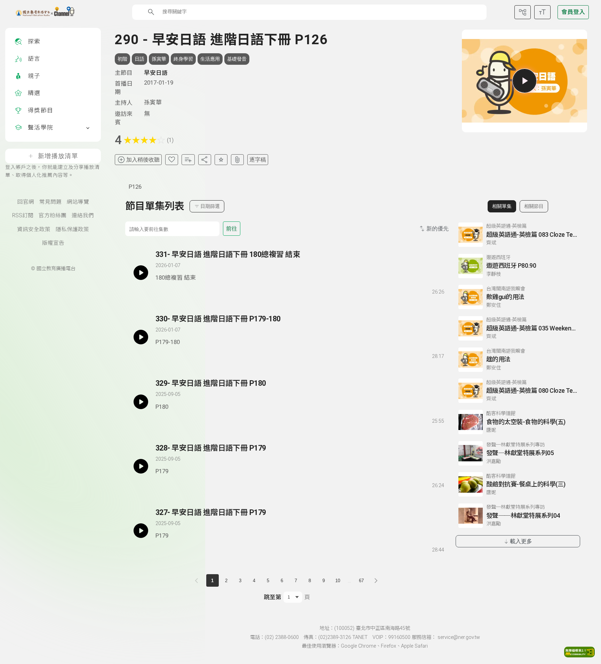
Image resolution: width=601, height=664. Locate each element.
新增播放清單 (58, 156)
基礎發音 (237, 59)
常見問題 (50, 202)
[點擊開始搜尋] (151, 12)
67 (361, 580)
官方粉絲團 (52, 215)
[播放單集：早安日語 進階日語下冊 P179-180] (140, 337)
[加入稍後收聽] (160, 290)
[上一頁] (198, 580)
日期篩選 (210, 206)
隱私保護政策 (72, 229)
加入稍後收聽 (143, 160)
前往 (231, 229)
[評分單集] (221, 159)
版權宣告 (53, 243)
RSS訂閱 (22, 215)
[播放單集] (524, 81)
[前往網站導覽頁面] (522, 12)
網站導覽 (78, 202)
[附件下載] (237, 159)
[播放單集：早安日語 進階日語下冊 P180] (140, 401)
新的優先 (437, 229)
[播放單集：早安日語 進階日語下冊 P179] (140, 466)
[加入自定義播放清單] (173, 290)
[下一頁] (376, 580)
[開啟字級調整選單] (542, 12)
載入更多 (521, 541)
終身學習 (183, 59)
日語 (139, 59)
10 (337, 580)
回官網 (25, 202)
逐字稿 (257, 160)
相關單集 (502, 206)
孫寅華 (159, 59)
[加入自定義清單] (188, 159)
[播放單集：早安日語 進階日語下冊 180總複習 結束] (140, 272)
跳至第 (272, 597)
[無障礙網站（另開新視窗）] (579, 655)
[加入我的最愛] (171, 159)
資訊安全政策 (33, 229)
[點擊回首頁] (41, 12)
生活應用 (210, 59)
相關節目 (534, 206)
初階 (122, 59)
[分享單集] (204, 159)
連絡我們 (83, 215)
